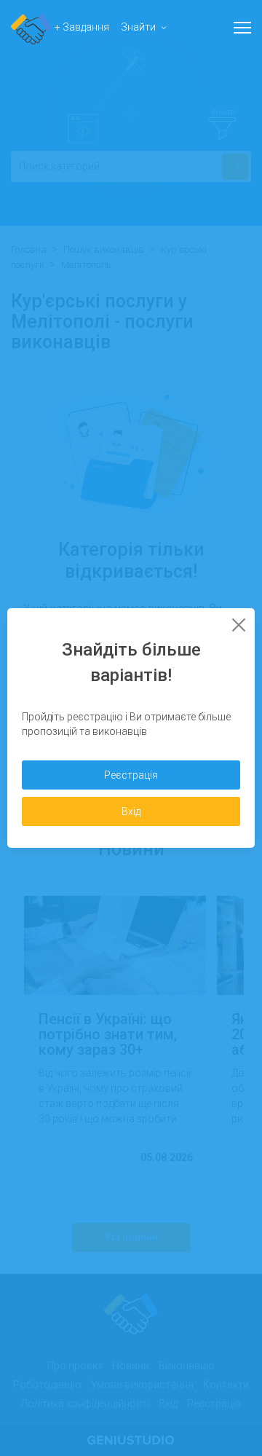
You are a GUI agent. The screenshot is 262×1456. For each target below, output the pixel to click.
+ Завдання (82, 27)
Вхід (131, 811)
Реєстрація (131, 775)
